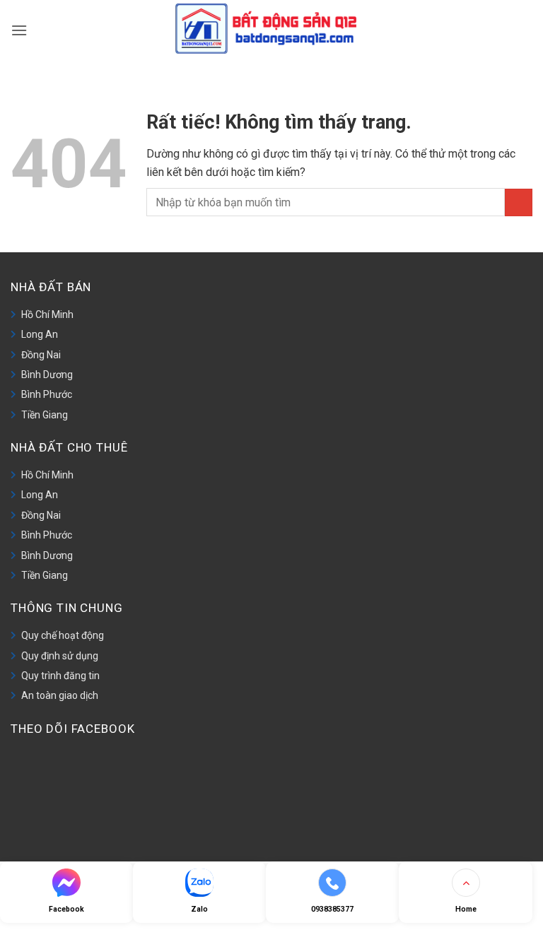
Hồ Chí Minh (47, 314)
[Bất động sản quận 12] (271, 29)
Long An (39, 334)
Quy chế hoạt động (62, 635)
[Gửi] (518, 202)
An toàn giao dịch (59, 695)
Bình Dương (47, 374)
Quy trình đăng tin (60, 675)
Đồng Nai (41, 354)
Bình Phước (46, 394)
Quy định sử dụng (59, 655)
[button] (19, 28)
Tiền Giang (44, 414)
